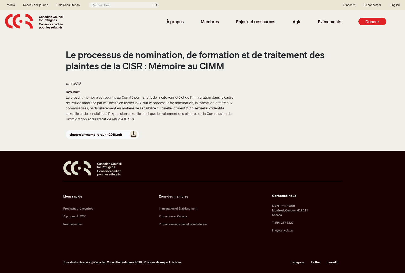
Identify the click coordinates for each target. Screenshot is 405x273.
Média (11, 5)
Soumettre (156, 6)
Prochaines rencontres (78, 208)
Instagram (297, 262)
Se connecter (372, 5)
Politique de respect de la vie (162, 262)
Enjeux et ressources (255, 21)
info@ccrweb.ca (282, 230)
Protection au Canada (173, 216)
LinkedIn (332, 262)
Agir (297, 21)
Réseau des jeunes (35, 5)
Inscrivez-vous (72, 224)
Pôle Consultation (68, 5)
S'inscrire (349, 5)
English (395, 5)
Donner (372, 21)
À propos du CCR (74, 216)
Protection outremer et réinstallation (183, 224)
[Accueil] (34, 21)
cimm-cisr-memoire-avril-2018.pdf (95, 134)
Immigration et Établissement (178, 208)
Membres (210, 21)
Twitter (315, 262)
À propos (175, 21)
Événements (329, 21)
